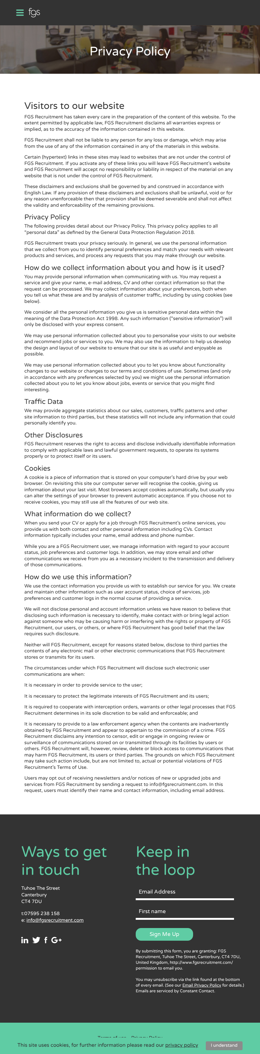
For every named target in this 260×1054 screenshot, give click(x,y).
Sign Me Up (164, 934)
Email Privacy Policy (201, 985)
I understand (224, 1045)
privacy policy (181, 1045)
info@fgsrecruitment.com (54, 920)
